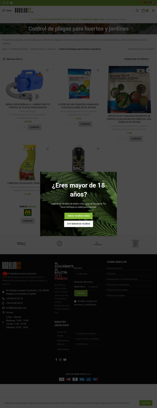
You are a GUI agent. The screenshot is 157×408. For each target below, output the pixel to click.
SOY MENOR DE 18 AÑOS (78, 224)
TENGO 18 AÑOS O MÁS (78, 216)
